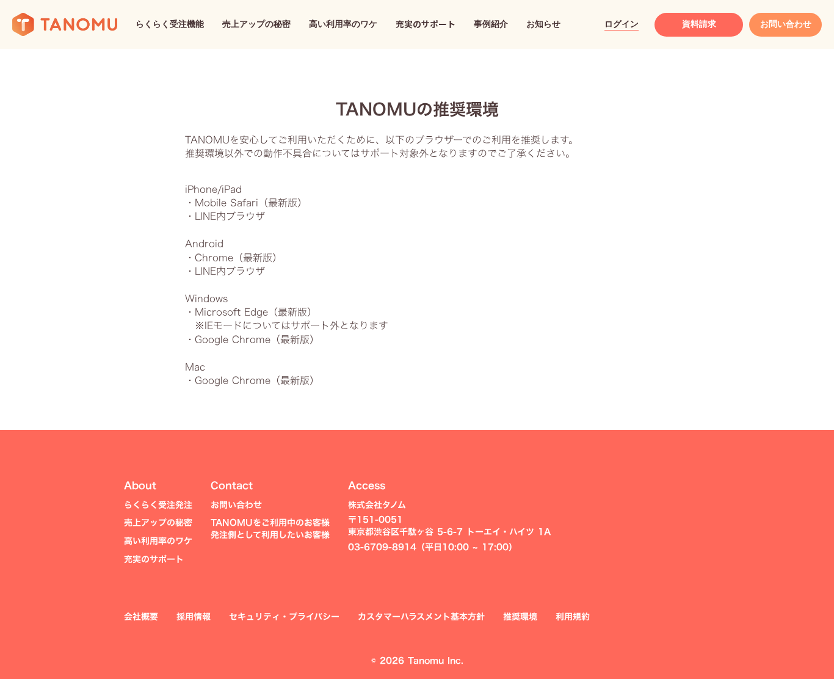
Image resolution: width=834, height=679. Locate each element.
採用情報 (193, 617)
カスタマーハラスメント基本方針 (421, 617)
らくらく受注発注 (158, 505)
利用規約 (573, 617)
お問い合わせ (236, 505)
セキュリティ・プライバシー (284, 617)
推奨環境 (520, 617)
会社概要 (141, 617)
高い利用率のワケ (158, 541)
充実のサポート (154, 559)
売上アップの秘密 (158, 523)
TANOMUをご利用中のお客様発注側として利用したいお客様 (270, 529)
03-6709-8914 (382, 547)
